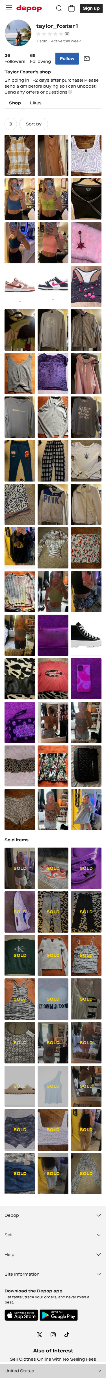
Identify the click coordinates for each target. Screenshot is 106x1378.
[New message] (86, 58)
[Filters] (11, 124)
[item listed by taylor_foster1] (20, 155)
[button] (53, 33)
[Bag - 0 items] (71, 9)
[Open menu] (9, 7)
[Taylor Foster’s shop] (18, 33)
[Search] (59, 8)
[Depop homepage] (29, 8)
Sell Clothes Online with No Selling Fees (53, 1359)
